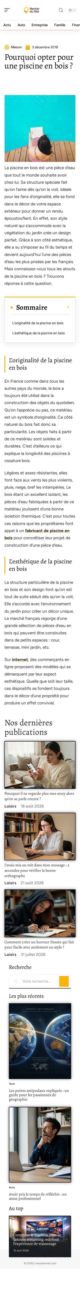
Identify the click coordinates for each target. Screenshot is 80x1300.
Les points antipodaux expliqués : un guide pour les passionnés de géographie (39, 1095)
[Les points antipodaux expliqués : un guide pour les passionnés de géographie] (40, 1041)
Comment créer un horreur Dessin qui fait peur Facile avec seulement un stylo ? (39, 944)
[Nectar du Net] (32, 10)
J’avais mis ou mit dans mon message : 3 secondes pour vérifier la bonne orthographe (36, 870)
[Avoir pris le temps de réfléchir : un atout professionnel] (40, 1144)
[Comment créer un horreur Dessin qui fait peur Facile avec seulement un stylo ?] (40, 913)
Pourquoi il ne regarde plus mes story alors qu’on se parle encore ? (39, 796)
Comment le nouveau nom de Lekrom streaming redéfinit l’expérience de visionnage (37, 1239)
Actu (12, 1187)
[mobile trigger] (8, 10)
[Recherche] (61, 10)
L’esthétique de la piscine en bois (38, 333)
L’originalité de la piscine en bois (37, 323)
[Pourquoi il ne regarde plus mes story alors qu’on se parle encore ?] (40, 765)
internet (20, 659)
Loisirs (10, 806)
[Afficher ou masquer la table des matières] (58, 307)
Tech (12, 1083)
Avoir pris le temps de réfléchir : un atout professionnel (38, 1196)
